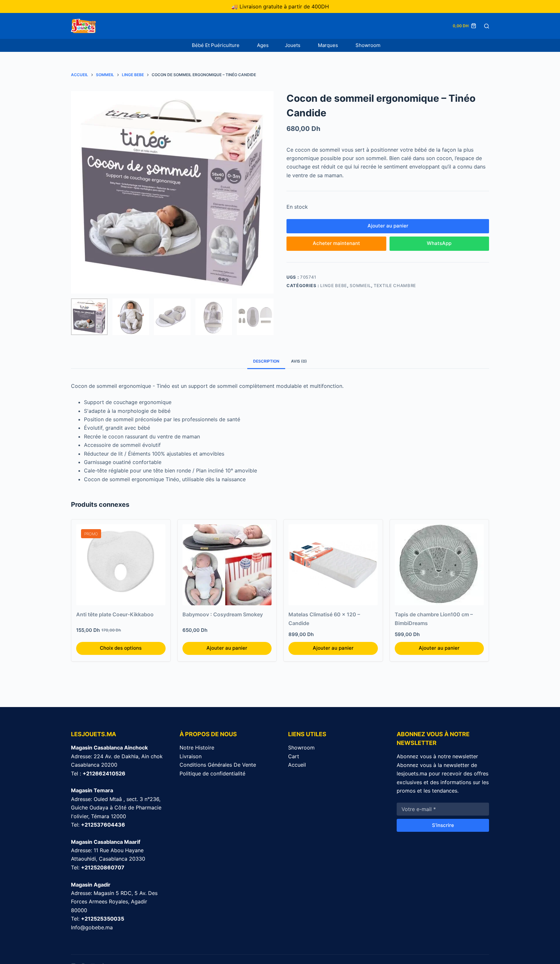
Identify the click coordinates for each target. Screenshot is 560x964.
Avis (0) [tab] (299, 361)
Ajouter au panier (388, 226)
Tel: (98, 824)
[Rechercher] (486, 26)
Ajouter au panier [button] (226, 648)
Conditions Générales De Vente (218, 764)
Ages (263, 45)
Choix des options (121, 648)
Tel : (98, 773)
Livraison (191, 756)
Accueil (297, 764)
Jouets (293, 45)
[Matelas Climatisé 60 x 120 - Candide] (333, 564)
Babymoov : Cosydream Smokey (222, 614)
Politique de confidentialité (212, 773)
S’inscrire (443, 825)
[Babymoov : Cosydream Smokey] (227, 564)
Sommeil (360, 285)
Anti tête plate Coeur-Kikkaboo (115, 614)
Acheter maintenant (336, 243)
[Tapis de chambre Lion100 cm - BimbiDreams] (439, 564)
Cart (293, 756)
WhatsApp (439, 243)
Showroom (368, 45)
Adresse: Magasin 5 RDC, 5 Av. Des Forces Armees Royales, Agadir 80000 (114, 901)
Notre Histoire (197, 747)
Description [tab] (266, 361)
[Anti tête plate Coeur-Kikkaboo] (121, 564)
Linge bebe (333, 285)
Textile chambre (395, 285)
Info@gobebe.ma (92, 927)
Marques (328, 45)
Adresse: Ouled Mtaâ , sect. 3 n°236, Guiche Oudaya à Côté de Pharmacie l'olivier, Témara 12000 (116, 807)
